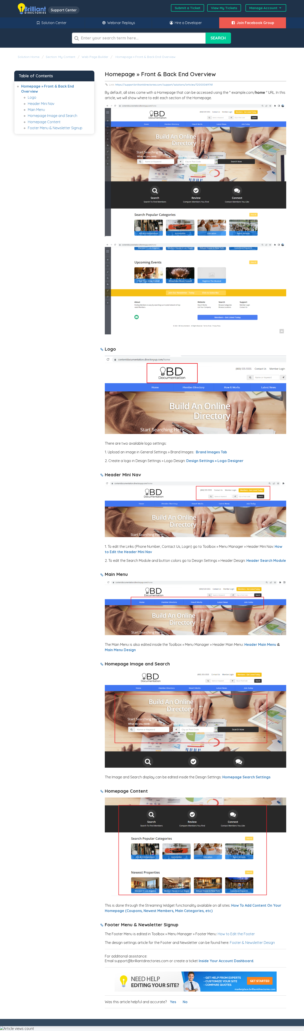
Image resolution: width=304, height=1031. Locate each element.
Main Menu (36, 109)
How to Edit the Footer (236, 934)
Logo (32, 97)
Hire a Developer (188, 22)
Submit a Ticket (187, 8)
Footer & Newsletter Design (252, 942)
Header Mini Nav (41, 103)
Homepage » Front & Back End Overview (145, 57)
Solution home (29, 57)
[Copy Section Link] (101, 349)
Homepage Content (44, 122)
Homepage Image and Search (52, 116)
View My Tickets (224, 8)
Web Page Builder (95, 57)
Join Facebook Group (255, 22)
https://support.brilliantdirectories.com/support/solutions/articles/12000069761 (164, 84)
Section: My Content (60, 57)
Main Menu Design (120, 650)
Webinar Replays (120, 22)
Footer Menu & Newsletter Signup (55, 128)
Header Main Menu (260, 644)
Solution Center (54, 22)
